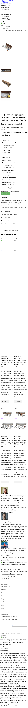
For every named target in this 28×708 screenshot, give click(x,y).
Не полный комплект (6, 450)
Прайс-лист (4, 602)
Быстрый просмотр (2, 405)
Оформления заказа (6, 599)
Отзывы (3, 608)
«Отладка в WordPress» (11, 681)
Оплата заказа (4, 595)
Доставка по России (6, 586)
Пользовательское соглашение (9, 616)
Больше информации (5, 644)
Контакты (3, 592)
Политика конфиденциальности (9, 619)
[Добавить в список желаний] (2, 398)
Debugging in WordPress (16, 662)
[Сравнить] (2, 353)
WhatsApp (4, 1)
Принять (14, 644)
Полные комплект (5, 370)
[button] (5, 401)
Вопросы (3, 589)
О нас (2, 605)
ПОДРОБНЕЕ (5, 193)
